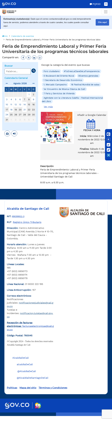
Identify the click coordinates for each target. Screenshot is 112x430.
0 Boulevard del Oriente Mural (59, 75)
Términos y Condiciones (53, 387)
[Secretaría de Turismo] (9, 12)
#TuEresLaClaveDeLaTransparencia (81, 71)
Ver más (48, 106)
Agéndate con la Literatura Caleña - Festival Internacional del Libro (72, 99)
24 (7, 114)
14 (24, 104)
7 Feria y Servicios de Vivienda (59, 93)
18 (11, 109)
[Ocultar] (108, 155)
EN (106, 4)
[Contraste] (108, 134)
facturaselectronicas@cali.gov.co (30, 326)
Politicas (12, 387)
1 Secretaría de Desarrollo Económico (63, 80)
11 (11, 104)
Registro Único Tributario (27, 222)
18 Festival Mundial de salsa (85, 84)
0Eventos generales (88, 75)
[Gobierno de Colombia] (12, 4)
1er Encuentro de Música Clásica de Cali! (64, 89)
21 (24, 109)
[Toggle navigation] (106, 12)
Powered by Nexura (101, 414)
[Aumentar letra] (108, 150)
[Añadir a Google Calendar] (91, 126)
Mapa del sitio (28, 387)
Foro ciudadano (52, 71)
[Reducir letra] (108, 144)
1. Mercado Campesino (55, 84)
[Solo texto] (108, 139)
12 (16, 104)
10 (7, 104)
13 (20, 104)
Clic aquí (102, 22)
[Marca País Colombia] (38, 405)
